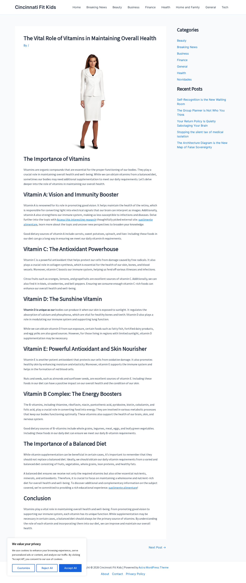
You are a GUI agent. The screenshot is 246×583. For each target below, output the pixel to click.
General (210, 7)
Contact (117, 574)
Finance (150, 7)
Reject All (47, 567)
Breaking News (96, 7)
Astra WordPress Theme (154, 567)
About (105, 574)
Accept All (70, 567)
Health (165, 7)
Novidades (184, 79)
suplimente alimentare (123, 487)
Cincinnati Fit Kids (35, 7)
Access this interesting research (76, 219)
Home (77, 7)
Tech (225, 7)
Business (133, 7)
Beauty (117, 7)
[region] (46, 557)
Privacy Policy (135, 574)
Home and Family (188, 7)
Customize (23, 567)
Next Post (157, 547)
